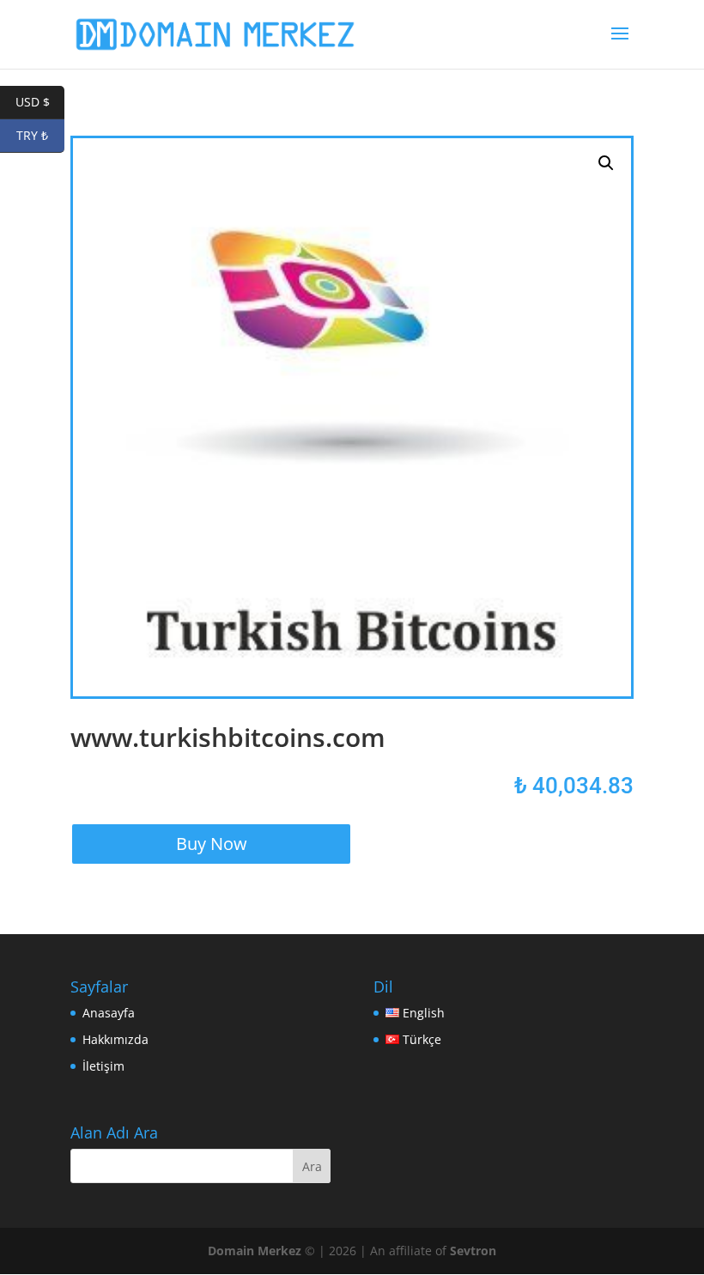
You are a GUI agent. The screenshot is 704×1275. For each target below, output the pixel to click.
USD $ (39, 102)
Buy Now (211, 843)
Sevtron (473, 1250)
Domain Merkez (254, 1250)
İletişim (103, 1066)
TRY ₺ (40, 135)
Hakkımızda (115, 1039)
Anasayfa (108, 1013)
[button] (606, 163)
